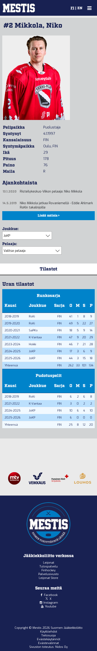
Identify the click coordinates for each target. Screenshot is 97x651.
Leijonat (48, 563)
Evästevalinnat (48, 643)
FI (72, 8)
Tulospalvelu (48, 566)
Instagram (51, 602)
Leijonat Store (48, 578)
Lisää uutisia (48, 216)
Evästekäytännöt (48, 639)
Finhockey (48, 570)
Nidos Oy (61, 647)
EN (79, 8)
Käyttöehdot (48, 631)
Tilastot (48, 269)
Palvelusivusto (48, 574)
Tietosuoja (48, 635)
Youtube (50, 606)
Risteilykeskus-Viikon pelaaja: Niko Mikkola (51, 191)
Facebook (51, 595)
